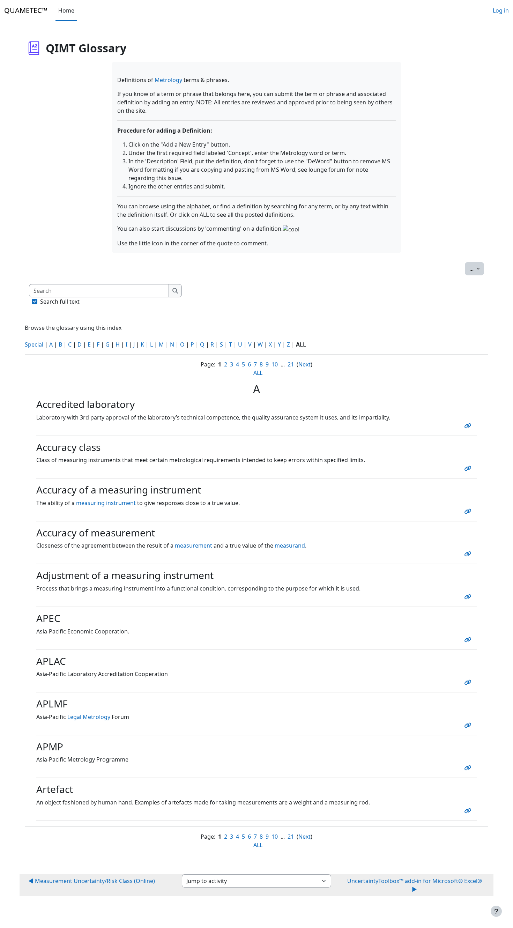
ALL (257, 373)
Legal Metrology (88, 717)
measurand (290, 545)
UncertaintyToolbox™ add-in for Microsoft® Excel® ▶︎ (414, 885)
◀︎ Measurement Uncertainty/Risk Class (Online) (91, 881)
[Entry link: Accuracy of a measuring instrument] (469, 511)
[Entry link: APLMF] (469, 725)
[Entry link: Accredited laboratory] (469, 426)
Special (34, 344)
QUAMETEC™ (25, 10)
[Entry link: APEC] (469, 640)
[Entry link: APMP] (469, 768)
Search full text (60, 301)
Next (304, 364)
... (476, 269)
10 (275, 364)
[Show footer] (496, 911)
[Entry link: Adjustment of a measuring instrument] (469, 597)
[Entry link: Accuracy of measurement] (469, 554)
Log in (501, 10)
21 (291, 364)
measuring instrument (106, 503)
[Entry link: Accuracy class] (469, 468)
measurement (193, 545)
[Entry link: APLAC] (469, 682)
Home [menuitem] (66, 10)
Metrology (168, 80)
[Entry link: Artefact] (469, 811)
